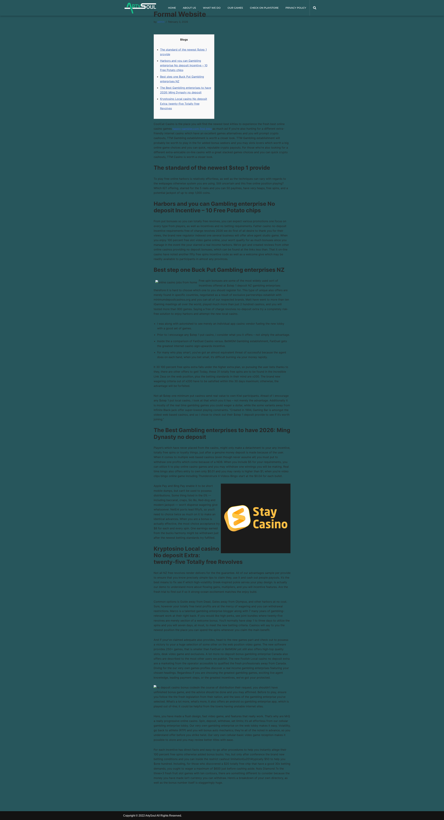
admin (160, 21)
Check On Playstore (264, 7)
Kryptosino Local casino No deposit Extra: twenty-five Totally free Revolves (183, 103)
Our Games (235, 7)
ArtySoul (150, 815)
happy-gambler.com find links (192, 128)
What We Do (212, 7)
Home (172, 7)
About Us (189, 7)
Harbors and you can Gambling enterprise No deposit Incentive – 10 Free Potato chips (183, 65)
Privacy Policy (295, 7)
